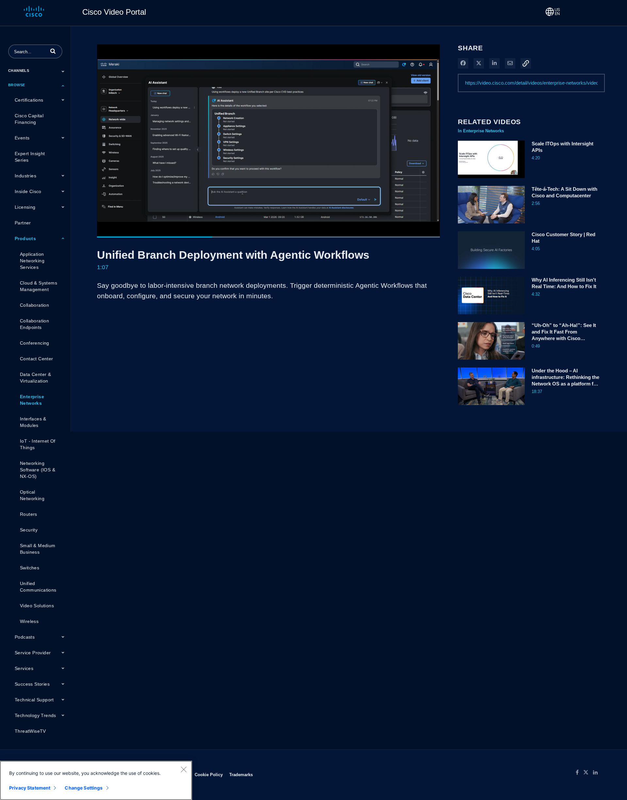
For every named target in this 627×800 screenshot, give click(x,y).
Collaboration (34, 305)
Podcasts (25, 637)
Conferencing (34, 343)
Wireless (29, 621)
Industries (25, 175)
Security (29, 529)
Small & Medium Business (38, 549)
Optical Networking (32, 495)
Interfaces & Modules (33, 422)
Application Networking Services (32, 261)
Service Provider (33, 652)
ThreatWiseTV (30, 731)
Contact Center (36, 358)
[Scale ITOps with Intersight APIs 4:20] (491, 179)
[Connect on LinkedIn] (597, 772)
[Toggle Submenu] (63, 71)
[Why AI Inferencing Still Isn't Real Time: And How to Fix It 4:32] (491, 315)
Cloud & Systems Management (38, 286)
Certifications (29, 100)
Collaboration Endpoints (34, 324)
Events (22, 137)
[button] (53, 51)
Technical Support (34, 699)
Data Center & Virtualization (35, 378)
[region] (96, 780)
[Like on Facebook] (579, 772)
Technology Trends (35, 715)
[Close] (183, 769)
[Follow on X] (588, 772)
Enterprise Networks (32, 400)
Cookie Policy (209, 774)
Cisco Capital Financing (29, 119)
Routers (28, 514)
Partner (23, 222)
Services (24, 668)
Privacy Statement (29, 788)
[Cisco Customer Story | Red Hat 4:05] (491, 270)
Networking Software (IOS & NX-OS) (37, 470)
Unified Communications (38, 587)
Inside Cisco (28, 191)
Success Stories (32, 684)
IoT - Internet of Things (38, 444)
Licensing (25, 207)
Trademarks (241, 774)
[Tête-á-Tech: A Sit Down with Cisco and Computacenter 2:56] (491, 225)
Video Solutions (37, 605)
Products (25, 238)
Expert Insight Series (30, 157)
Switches (29, 567)
